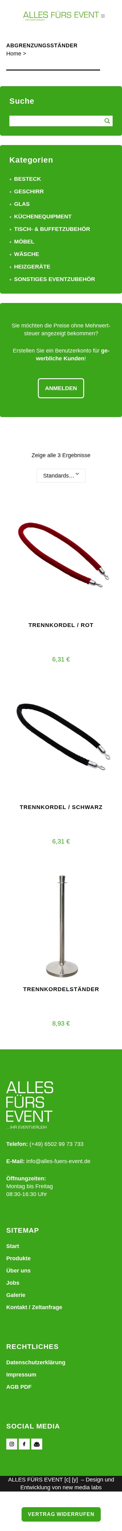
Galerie (15, 1295)
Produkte (18, 1258)
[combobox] (61, 476)
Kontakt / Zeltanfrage (34, 1307)
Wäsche (26, 254)
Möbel (24, 241)
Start (12, 1246)
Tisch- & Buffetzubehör (52, 229)
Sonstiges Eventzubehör (54, 279)
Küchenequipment (43, 216)
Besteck (27, 179)
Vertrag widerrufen (61, 1514)
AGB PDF (19, 1387)
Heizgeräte (32, 267)
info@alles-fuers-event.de (58, 1161)
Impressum (21, 1375)
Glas (22, 204)
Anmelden (61, 388)
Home (13, 53)
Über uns (18, 1270)
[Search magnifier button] (107, 121)
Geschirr (29, 191)
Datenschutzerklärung (35, 1362)
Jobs (12, 1283)
